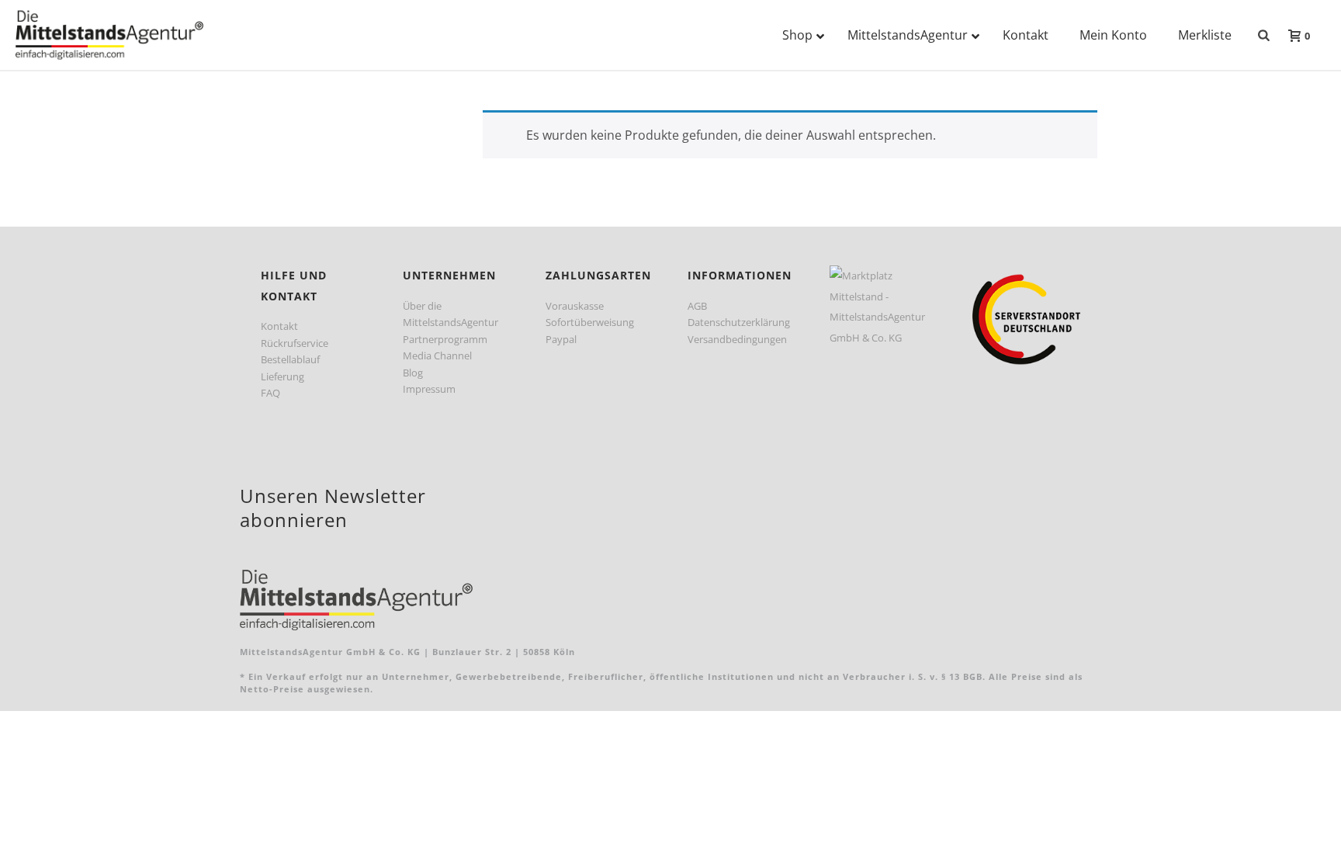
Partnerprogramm (445, 339)
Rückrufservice (294, 343)
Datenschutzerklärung (739, 322)
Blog (413, 373)
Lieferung (282, 376)
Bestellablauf (290, 359)
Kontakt (279, 326)
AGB (697, 306)
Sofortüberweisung (590, 322)
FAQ (270, 393)
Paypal (561, 339)
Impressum (429, 389)
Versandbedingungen (737, 339)
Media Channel (437, 355)
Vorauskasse (575, 306)
